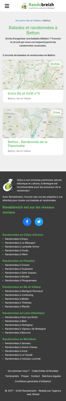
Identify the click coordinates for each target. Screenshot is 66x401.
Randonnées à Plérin (16, 254)
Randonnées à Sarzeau (18, 343)
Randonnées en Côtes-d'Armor (23, 234)
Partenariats (12, 376)
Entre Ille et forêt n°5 (24, 93)
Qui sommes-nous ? (18, 370)
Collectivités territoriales (45, 370)
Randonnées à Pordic (17, 250)
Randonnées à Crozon (17, 264)
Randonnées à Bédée (17, 298)
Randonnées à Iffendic (17, 306)
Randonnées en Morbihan (19, 339)
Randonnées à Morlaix (17, 276)
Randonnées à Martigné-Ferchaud (24, 291)
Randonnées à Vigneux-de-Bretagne (25, 328)
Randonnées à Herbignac (19, 324)
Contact (35, 376)
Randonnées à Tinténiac (18, 302)
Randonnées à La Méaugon (20, 242)
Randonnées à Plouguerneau (21, 280)
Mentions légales (51, 376)
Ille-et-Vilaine (33, 20)
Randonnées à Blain (16, 321)
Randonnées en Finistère (19, 260)
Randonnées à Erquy (16, 238)
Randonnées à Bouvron (18, 332)
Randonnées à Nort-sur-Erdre (21, 317)
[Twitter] (39, 222)
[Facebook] (27, 222)
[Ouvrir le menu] (7, 6)
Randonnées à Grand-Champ (21, 347)
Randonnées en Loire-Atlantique (24, 313)
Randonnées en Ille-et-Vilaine (22, 287)
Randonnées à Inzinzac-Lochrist (23, 358)
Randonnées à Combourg (19, 294)
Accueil (19, 20)
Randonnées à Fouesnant (19, 268)
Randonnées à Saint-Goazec (21, 272)
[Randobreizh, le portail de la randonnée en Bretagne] (37, 6)
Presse (25, 376)
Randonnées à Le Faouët (18, 354)
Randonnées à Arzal (16, 350)
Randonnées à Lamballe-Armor (22, 246)
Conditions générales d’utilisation (33, 381)
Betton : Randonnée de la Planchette (27, 144)
